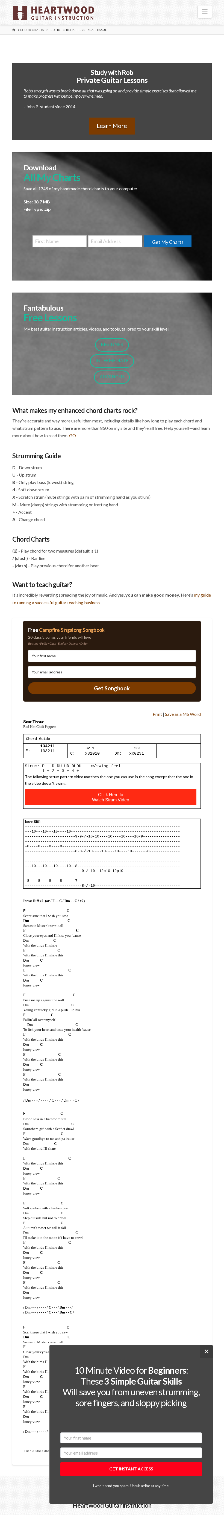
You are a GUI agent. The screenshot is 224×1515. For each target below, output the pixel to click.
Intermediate (112, 360)
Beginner (112, 344)
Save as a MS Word (183, 714)
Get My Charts (168, 242)
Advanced (112, 376)
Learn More (112, 125)
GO (72, 435)
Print (157, 714)
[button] (205, 11)
